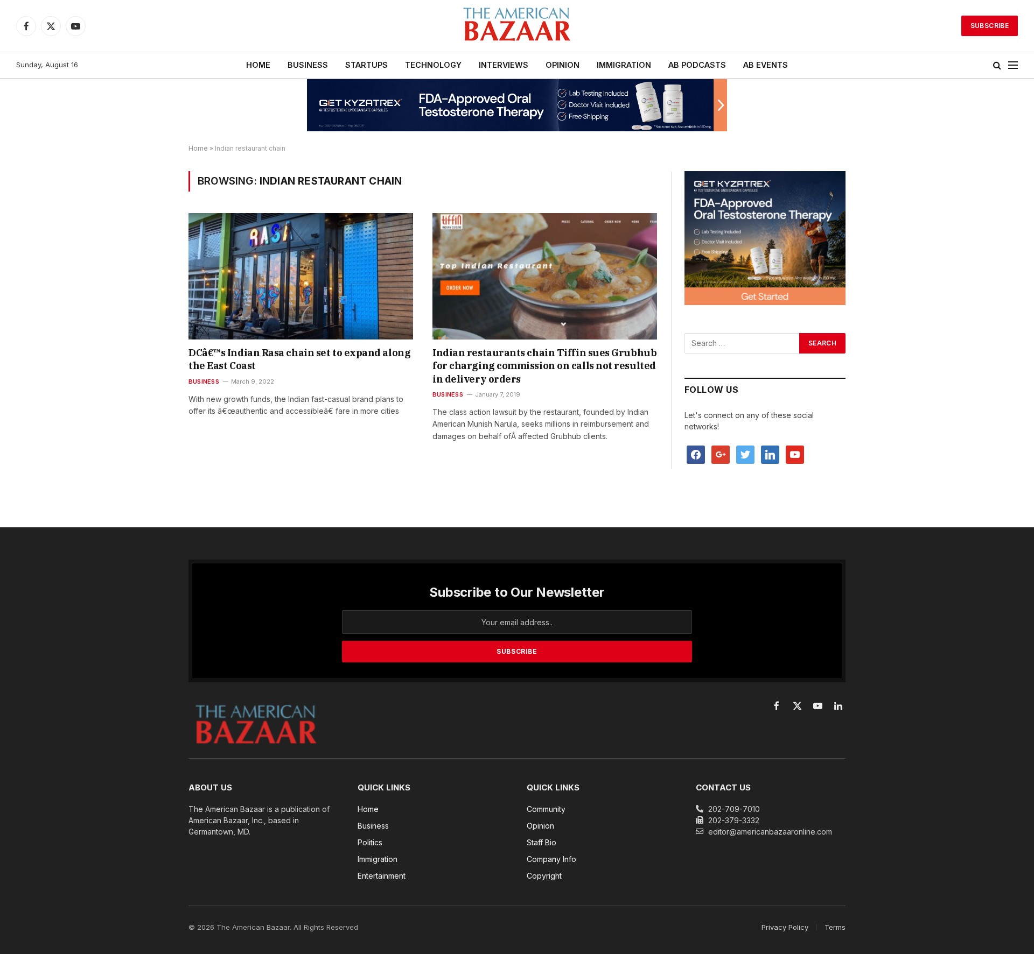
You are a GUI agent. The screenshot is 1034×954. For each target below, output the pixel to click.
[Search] (997, 65)
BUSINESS (308, 64)
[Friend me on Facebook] (696, 453)
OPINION (562, 64)
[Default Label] (770, 453)
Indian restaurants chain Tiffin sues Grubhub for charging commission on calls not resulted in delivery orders (544, 366)
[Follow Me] (745, 453)
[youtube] (795, 453)
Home (198, 148)
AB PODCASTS (697, 64)
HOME (258, 64)
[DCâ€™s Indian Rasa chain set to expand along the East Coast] (300, 276)
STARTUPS (366, 64)
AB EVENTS (765, 64)
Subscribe (989, 26)
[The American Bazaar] (517, 26)
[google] (720, 453)
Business (203, 381)
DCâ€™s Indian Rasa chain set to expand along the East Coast (299, 359)
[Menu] (1013, 65)
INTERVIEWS (503, 64)
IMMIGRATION (624, 64)
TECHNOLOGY (433, 64)
